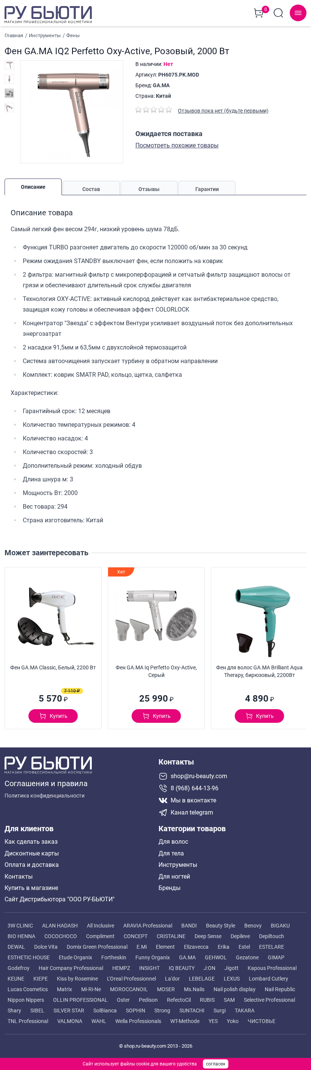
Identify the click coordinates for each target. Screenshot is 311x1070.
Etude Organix (75, 957)
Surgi (220, 1010)
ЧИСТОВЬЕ (261, 1021)
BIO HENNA (21, 936)
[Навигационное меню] (298, 13)
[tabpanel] (155, 365)
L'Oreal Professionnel (131, 979)
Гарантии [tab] (207, 189)
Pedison (148, 1000)
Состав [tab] (91, 189)
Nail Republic (280, 989)
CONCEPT (136, 936)
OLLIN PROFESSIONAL (80, 1000)
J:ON (209, 968)
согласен (215, 1064)
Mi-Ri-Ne (91, 989)
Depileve (240, 936)
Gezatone (247, 957)
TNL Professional (28, 1021)
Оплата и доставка (32, 865)
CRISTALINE (171, 936)
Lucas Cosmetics (28, 989)
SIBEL (37, 1010)
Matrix (64, 989)
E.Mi (142, 947)
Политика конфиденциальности (45, 796)
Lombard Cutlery (268, 979)
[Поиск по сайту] (278, 13)
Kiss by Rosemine (77, 979)
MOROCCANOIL (129, 989)
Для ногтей (174, 876)
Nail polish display (235, 989)
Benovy (253, 926)
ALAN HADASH (60, 926)
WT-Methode (184, 1021)
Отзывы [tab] (149, 189)
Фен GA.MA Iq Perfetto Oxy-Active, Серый (156, 671)
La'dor (172, 979)
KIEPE (40, 979)
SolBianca (105, 1010)
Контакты (19, 876)
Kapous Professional (272, 968)
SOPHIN (135, 1010)
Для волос (173, 841)
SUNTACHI (191, 1010)
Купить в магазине (31, 888)
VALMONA (69, 1021)
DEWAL (16, 947)
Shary (14, 1010)
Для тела (171, 853)
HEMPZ (121, 968)
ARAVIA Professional (147, 926)
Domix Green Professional (97, 947)
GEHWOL (216, 957)
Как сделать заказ (31, 841)
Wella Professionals (138, 1021)
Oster (123, 1000)
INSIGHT (149, 968)
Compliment (100, 936)
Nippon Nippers (26, 1000)
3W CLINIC (20, 926)
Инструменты (178, 865)
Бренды (170, 888)
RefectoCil (179, 1000)
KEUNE (16, 979)
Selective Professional (269, 1000)
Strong (162, 1010)
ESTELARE (271, 947)
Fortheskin (113, 957)
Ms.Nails (194, 989)
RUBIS (207, 1000)
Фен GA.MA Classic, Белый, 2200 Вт (53, 667)
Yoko (233, 1021)
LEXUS (232, 979)
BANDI (189, 926)
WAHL (98, 1021)
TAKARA (244, 1010)
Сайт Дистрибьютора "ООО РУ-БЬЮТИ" (60, 899)
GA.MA (161, 85)
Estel (244, 947)
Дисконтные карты (32, 853)
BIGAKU (280, 926)
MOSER (166, 989)
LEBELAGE (202, 979)
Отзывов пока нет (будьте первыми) (223, 111)
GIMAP (276, 957)
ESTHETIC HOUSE (29, 957)
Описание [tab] (33, 187)
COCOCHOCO (60, 936)
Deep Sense (208, 936)
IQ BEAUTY (182, 968)
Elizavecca (196, 947)
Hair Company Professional (71, 968)
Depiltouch (271, 936)
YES (213, 1021)
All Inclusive (100, 926)
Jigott (232, 968)
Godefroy (19, 968)
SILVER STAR (68, 1010)
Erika (223, 947)
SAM (229, 1000)
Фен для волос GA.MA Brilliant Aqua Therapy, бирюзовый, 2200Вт (259, 671)
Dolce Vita (46, 947)
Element (165, 947)
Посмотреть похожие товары (176, 145)
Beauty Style (220, 926)
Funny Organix (152, 957)
